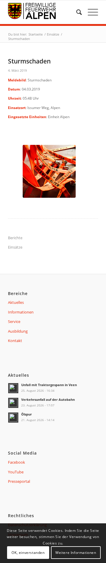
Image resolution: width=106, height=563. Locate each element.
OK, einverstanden (27, 552)
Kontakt (15, 340)
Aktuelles (16, 302)
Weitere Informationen (75, 552)
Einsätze (15, 247)
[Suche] (76, 12)
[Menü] (90, 12)
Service (14, 321)
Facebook (16, 462)
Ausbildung (18, 331)
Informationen (21, 312)
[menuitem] (76, 12)
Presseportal (19, 481)
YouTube (16, 472)
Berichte (15, 237)
